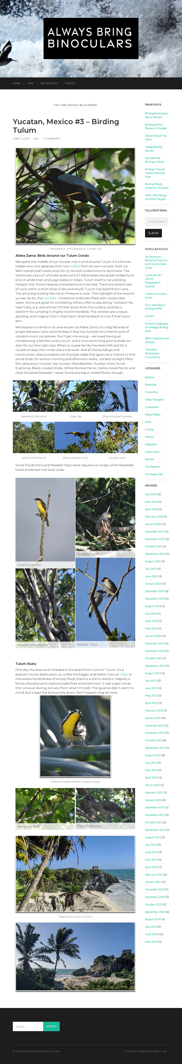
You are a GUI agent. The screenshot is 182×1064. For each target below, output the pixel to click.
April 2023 (151, 703)
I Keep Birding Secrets (153, 148)
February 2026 (154, 516)
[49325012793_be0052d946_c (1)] (45, 523)
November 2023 (155, 650)
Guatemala (152, 407)
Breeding (150, 384)
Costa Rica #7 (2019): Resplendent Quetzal (153, 280)
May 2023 (151, 695)
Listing (149, 429)
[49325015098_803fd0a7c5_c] (105, 808)
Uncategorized (154, 474)
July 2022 (151, 762)
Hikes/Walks (152, 414)
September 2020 (155, 911)
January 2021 (153, 881)
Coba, (123, 674)
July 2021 (151, 844)
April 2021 (151, 867)
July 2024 (151, 613)
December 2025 (155, 531)
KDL (36, 138)
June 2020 (151, 934)
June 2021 (151, 852)
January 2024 (153, 635)
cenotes (49, 298)
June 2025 (151, 576)
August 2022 (153, 755)
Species (149, 459)
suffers (75, 266)
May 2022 (151, 770)
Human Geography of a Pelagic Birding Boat (156, 327)
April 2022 (151, 777)
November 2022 (155, 732)
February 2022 (154, 792)
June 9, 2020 (21, 138)
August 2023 (153, 673)
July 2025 (151, 568)
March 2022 (152, 785)
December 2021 (155, 807)
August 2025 (153, 561)
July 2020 (151, 926)
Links (148, 421)
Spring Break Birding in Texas (154, 159)
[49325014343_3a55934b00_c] (45, 608)
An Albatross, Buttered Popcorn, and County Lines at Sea (156, 262)
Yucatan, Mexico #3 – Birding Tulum (66, 126)
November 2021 (155, 814)
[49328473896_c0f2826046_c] (105, 603)
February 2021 (154, 874)
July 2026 (151, 494)
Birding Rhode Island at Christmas (157, 185)
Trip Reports (49, 83)
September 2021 (155, 829)
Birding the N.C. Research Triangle (156, 126)
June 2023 (151, 688)
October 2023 (153, 658)
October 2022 (153, 740)
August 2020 (153, 919)
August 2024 (153, 606)
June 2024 (151, 620)
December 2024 (155, 591)
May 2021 (151, 859)
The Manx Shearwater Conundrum (152, 353)
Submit (153, 233)
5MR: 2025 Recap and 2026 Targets (156, 197)
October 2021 (153, 822)
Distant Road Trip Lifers (156, 137)
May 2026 (151, 501)
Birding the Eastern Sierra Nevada (156, 115)
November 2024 (155, 598)
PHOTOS (70, 83)
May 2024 (151, 628)
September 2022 (155, 747)
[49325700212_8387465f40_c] (105, 518)
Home (17, 83)
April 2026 (151, 509)
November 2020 (155, 896)
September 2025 (155, 553)
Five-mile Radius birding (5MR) (155, 306)
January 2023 (153, 718)
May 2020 (151, 941)
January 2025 (153, 583)
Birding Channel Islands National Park (155, 172)
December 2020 (155, 889)
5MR (30, 83)
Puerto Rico (152, 451)
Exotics (149, 316)
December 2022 (155, 725)
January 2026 (153, 524)
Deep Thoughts (154, 399)
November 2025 (155, 539)
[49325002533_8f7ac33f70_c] (45, 809)
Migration (151, 444)
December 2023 (155, 643)
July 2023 (151, 680)
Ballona (149, 377)
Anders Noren (148, 1051)
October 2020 (153, 904)
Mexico (149, 436)
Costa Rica (151, 392)
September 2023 (155, 665)
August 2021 (153, 837)
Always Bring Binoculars (41, 1051)
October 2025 (153, 546)
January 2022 (153, 800)
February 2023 (154, 710)
